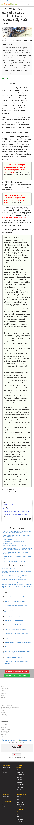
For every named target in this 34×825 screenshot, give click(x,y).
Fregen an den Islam (21, 774)
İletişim (3, 736)
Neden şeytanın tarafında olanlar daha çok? (14, 545)
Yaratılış (3, 697)
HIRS (4, 558)
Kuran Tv (5, 804)
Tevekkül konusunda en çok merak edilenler (15, 514)
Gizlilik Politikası (5, 733)
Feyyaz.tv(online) (20, 819)
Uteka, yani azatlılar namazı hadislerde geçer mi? (15, 579)
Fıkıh (2, 686)
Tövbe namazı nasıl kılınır (12, 647)
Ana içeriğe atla (4, 0)
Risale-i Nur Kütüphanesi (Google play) (21, 798)
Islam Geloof (19, 780)
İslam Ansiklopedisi (6, 716)
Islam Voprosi (19, 770)
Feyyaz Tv (5, 803)
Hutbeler (3, 712)
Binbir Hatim (5, 770)
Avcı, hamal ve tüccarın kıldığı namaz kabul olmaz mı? (16, 582)
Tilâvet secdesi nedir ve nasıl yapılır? (15, 616)
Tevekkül (5, 509)
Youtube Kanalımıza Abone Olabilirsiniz (18, 671)
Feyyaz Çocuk (20, 806)
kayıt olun (23, 524)
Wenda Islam (19, 782)
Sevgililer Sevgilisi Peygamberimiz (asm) (11, 707)
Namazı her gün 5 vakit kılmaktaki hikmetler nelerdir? (17, 556)
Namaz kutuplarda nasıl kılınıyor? (14, 620)
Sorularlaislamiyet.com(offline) (23, 817)
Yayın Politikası (5, 731)
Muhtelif (3, 695)
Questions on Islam (21, 769)
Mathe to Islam (20, 787)
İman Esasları (4, 688)
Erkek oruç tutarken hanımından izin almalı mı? (18, 642)
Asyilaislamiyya (20, 775)
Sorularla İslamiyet (8, 504)
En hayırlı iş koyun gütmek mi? (13, 657)
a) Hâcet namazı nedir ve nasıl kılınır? (15, 601)
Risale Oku (5, 797)
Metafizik (3, 693)
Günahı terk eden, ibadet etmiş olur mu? (16, 605)
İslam (2, 692)
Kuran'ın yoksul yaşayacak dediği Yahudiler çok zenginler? (15, 552)
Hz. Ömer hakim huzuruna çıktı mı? (14, 638)
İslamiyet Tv (5, 806)
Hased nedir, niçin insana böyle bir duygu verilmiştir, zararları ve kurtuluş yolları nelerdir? (17, 531)
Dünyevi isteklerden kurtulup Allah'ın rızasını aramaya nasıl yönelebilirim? (17, 535)
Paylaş (19, 40)
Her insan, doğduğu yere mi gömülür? (15, 629)
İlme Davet (5, 772)
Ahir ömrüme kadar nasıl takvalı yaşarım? (14, 561)
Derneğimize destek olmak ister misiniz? (17, 750)
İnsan (2, 690)
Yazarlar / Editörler (6, 726)
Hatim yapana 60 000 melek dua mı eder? (16, 633)
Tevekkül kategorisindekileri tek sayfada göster (16, 511)
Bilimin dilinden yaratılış (7, 705)
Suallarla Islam (20, 772)
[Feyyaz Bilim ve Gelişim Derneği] (17, 747)
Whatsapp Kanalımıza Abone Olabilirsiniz (17, 675)
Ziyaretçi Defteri (5, 729)
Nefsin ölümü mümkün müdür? (11, 539)
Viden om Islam (20, 779)
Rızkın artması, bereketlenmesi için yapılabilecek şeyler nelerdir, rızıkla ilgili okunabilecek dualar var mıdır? (17, 548)
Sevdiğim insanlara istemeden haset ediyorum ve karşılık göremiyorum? (16, 542)
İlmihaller (3, 714)
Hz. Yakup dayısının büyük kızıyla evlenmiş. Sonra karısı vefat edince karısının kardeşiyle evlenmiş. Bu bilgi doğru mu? (17, 586)
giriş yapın (14, 524)
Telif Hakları (4, 734)
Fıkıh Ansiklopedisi (6, 709)
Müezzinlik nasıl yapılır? (8, 568)
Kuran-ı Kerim (5, 769)
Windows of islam (20, 785)
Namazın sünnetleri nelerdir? (13, 625)
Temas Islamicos (20, 784)
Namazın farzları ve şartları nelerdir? (15, 597)
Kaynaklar (3, 727)
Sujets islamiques (20, 789)
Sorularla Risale (6, 796)
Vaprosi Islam (19, 777)
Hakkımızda (4, 724)
